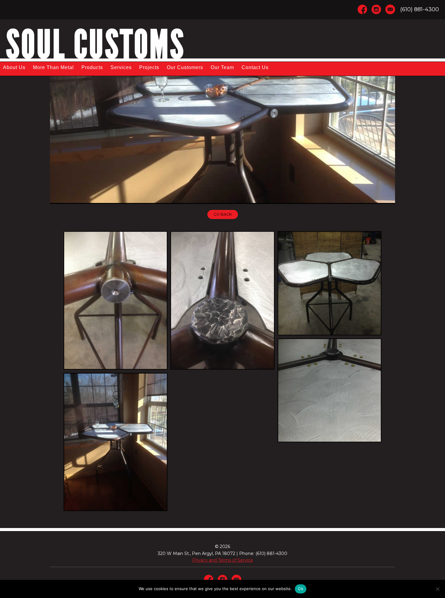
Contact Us (255, 67)
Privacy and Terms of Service (222, 560)
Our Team (222, 67)
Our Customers (185, 67)
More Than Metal (53, 67)
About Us (14, 67)
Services (121, 67)
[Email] (390, 9)
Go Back (222, 214)
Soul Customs (95, 44)
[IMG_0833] (115, 442)
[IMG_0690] (115, 300)
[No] (437, 589)
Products (92, 67)
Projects (149, 67)
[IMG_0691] (222, 300)
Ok (300, 588)
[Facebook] (362, 9)
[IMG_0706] (329, 283)
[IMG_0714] (329, 390)
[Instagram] (376, 9)
